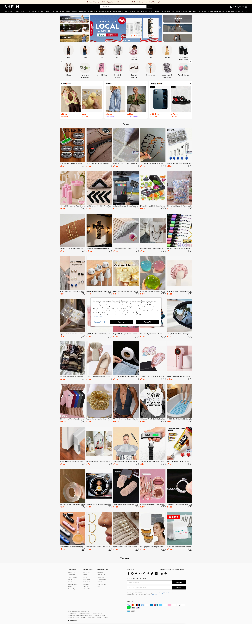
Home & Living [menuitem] (92, 11)
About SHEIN (71, 572)
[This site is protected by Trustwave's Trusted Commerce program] (128, 611)
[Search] (149, 6)
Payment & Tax (101, 574)
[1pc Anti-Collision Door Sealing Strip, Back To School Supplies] (72, 443)
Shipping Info (86, 572)
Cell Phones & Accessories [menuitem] (179, 11)
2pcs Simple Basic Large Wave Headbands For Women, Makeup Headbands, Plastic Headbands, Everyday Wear (153, 163)
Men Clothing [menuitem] (60, 11)
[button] (242, 7)
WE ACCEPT (130, 601)
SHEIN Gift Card (101, 584)
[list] (142, 573)
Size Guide (86, 584)
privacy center (154, 594)
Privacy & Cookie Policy (165, 593)
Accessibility (91, 617)
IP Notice (83, 617)
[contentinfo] (156, 606)
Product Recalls (101, 579)
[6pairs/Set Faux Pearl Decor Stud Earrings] (126, 528)
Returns (85, 574)
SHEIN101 (71, 586)
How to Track (86, 582)
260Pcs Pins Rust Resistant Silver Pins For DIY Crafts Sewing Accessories (179, 163)
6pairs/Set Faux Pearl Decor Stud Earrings (126, 546)
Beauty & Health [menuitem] (118, 11)
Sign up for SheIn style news (136, 578)
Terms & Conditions (99, 615)
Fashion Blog (71, 589)
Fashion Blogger (72, 577)
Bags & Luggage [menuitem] (142, 11)
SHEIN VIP (85, 586)
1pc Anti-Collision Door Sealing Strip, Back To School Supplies (72, 461)
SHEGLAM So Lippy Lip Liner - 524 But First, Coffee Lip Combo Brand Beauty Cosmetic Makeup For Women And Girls (153, 504)
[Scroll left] (244, 11)
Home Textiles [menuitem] (166, 11)
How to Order (86, 579)
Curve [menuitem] (52, 11)
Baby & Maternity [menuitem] (130, 11)
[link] (63, 2)
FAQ (98, 586)
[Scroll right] (246, 11)
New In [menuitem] (17, 11)
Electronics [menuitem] (192, 11)
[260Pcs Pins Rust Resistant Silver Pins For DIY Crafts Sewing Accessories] (179, 145)
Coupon (99, 582)
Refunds (85, 577)
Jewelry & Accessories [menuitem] (105, 11)
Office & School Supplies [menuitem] (233, 11)
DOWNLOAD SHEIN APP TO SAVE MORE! (172, 569)
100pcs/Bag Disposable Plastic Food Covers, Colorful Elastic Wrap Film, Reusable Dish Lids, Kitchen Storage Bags (179, 206)
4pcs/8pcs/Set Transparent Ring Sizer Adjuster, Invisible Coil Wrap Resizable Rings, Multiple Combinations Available (179, 504)
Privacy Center (72, 613)
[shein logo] (11, 6)
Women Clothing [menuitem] (31, 11)
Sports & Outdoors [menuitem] (154, 11)
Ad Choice (105, 617)
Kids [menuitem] (47, 11)
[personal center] (231, 7)
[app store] (161, 574)
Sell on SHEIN (86, 589)
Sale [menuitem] (22, 11)
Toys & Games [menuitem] (202, 11)
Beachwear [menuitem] (41, 11)
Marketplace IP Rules (73, 617)
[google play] (165, 574)
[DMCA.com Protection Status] (133, 611)
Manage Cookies (97, 613)
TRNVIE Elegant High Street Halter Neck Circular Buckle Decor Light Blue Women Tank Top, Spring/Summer (126, 419)
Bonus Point (100, 577)
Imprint (99, 617)
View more (124, 558)
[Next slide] (159, 27)
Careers (70, 582)
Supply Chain (71, 579)
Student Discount (72, 584)
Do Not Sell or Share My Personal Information (80, 615)
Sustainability (71, 574)
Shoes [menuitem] (68, 11)
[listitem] (72, 148)
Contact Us (100, 572)
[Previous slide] (92, 27)
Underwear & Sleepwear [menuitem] (79, 11)
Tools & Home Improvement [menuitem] (216, 11)
